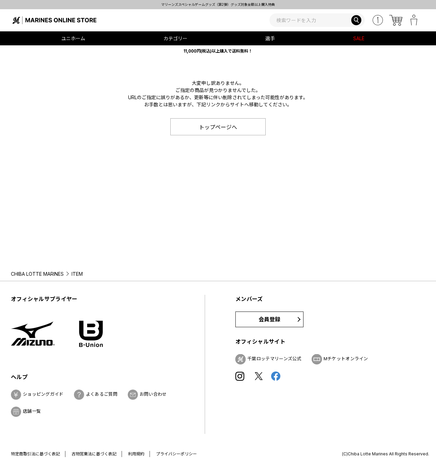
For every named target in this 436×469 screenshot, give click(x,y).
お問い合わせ (153, 394)
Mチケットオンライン (346, 358)
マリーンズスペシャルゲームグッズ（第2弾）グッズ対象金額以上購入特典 (201, 4)
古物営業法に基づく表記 (94, 453)
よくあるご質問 (102, 394)
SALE (358, 38)
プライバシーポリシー (176, 453)
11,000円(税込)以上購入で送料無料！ (218, 51)
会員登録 (270, 319)
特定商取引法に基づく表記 (35, 453)
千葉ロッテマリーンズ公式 (274, 358)
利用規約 (136, 453)
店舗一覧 (32, 411)
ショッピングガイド (43, 394)
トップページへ (218, 127)
